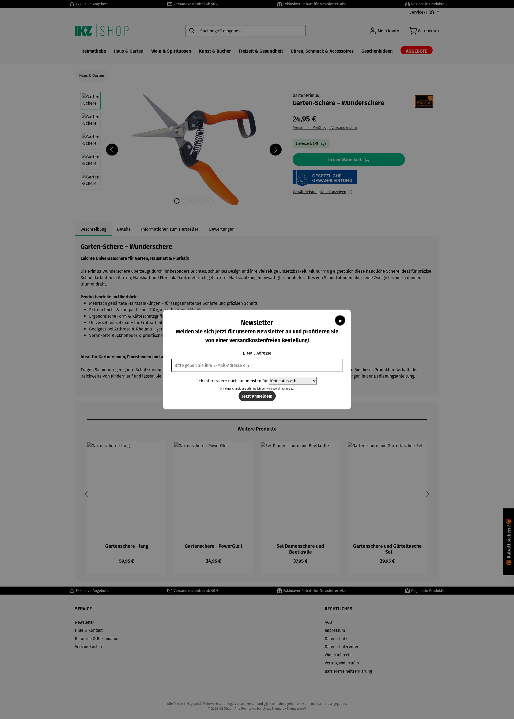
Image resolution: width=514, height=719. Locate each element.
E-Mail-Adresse (257, 353)
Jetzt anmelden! (257, 396)
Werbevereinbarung (278, 389)
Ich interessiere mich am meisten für (232, 381)
